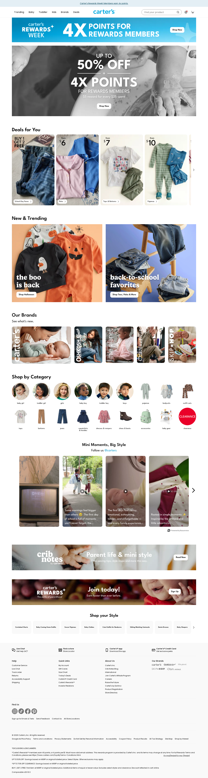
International (110, 672)
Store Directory (111, 692)
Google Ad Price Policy (21, 739)
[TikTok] (21, 711)
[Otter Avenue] (174, 669)
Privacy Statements (63, 739)
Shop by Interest (181, 739)
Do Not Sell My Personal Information (89, 739)
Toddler (43, 12)
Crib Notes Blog (111, 669)
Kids (54, 12)
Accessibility (111, 739)
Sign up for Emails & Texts (23, 718)
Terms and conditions (42, 739)
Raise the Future (112, 682)
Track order (17, 672)
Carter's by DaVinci (113, 686)
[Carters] (157, 665)
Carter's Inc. (110, 665)
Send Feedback (43, 718)
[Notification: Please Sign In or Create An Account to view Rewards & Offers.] (186, 12)
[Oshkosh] (170, 665)
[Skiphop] (158, 669)
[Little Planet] (182, 665)
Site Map (168, 739)
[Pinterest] (34, 711)
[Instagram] (15, 711)
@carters (111, 450)
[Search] (178, 12)
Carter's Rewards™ (67, 682)
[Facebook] (28, 711)
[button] (193, 170)
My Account (64, 665)
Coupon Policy (125, 739)
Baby (31, 12)
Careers (108, 679)
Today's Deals (65, 675)
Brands (65, 12)
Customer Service (19, 665)
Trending (19, 12)
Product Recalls (140, 739)
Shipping (16, 682)
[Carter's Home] (104, 11)
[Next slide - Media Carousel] (193, 490)
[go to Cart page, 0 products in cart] (192, 12)
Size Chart (63, 672)
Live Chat (16, 669)
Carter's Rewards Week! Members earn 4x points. (104, 3)
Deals (76, 12)
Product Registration (114, 689)
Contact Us (57, 718)
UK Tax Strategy (156, 739)
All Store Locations (72, 718)
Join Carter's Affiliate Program (118, 675)
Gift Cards (63, 669)
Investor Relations (66, 686)
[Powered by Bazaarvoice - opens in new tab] (178, 531)
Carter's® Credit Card (68, 679)
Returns (15, 675)
